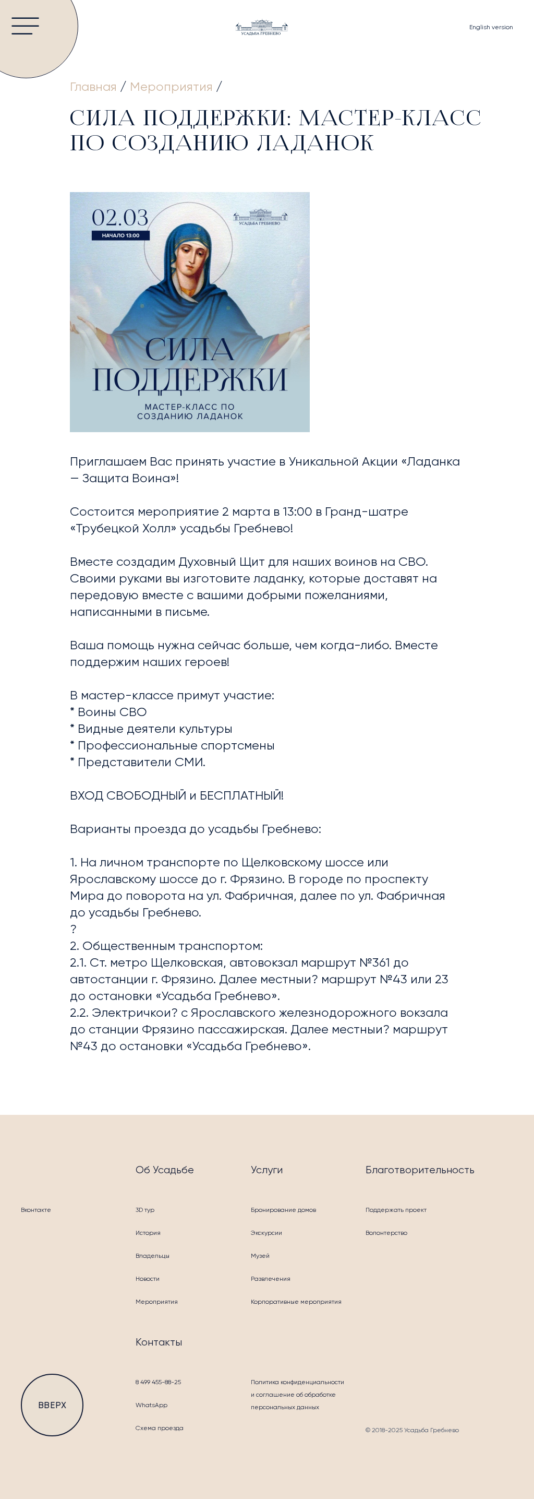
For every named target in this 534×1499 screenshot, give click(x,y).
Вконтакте (36, 1210)
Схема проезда (160, 1428)
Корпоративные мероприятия (296, 1301)
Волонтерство (386, 1232)
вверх (52, 1405)
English (491, 27)
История (148, 1232)
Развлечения (270, 1278)
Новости (148, 1278)
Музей (260, 1255)
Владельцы (152, 1255)
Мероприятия (157, 1301)
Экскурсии (266, 1232)
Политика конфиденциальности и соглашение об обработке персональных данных (297, 1394)
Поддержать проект (396, 1210)
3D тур (145, 1210)
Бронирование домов (283, 1210)
